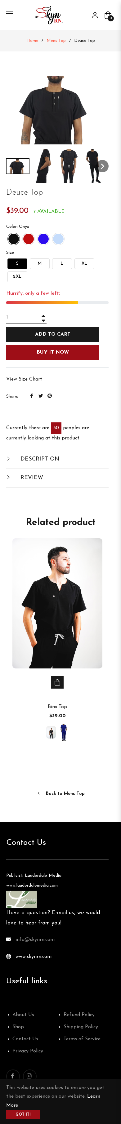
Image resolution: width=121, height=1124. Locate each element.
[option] (57, 647)
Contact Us (25, 1039)
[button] (17, 166)
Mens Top (56, 40)
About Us (23, 1014)
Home (32, 40)
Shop (18, 1027)
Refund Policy (79, 1014)
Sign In (95, 15)
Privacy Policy (27, 1051)
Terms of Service (82, 1039)
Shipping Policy (81, 1027)
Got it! (23, 1115)
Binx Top (57, 706)
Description (39, 459)
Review (31, 478)
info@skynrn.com (35, 939)
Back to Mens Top (64, 793)
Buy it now (53, 352)
